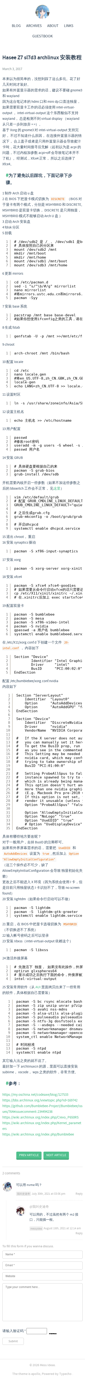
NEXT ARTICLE (56, 1155)
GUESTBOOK (42, 36)
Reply (79, 1194)
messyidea (36, 1228)
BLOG (16, 25)
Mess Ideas (47, 1365)
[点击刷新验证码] (53, 1331)
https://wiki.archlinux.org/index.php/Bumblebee (38, 1134)
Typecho (65, 1374)
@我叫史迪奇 (39, 1207)
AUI (38, 987)
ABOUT (53, 25)
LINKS (68, 25)
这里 (56, 488)
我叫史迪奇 (23, 1194)
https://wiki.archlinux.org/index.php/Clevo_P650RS (40, 1117)
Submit (13, 1341)
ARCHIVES (34, 25)
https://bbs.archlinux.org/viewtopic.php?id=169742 (39, 1100)
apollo (35, 1374)
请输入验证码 (14, 1331)
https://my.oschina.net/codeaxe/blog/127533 (35, 1094)
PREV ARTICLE (29, 1155)
